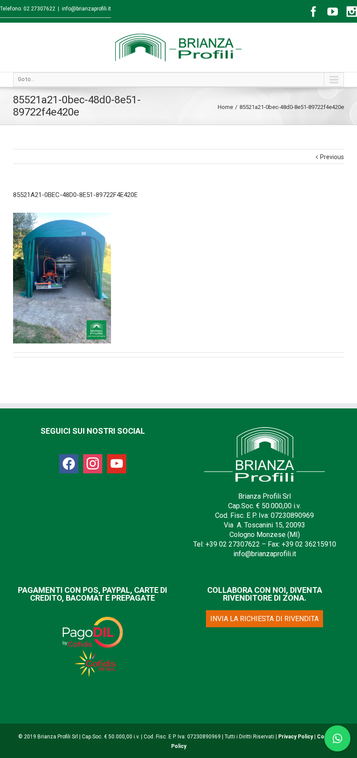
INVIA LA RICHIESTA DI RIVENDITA (264, 619)
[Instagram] (352, 12)
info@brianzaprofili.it (86, 9)
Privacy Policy (295, 737)
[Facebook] (313, 12)
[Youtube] (332, 12)
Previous (332, 156)
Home (225, 107)
